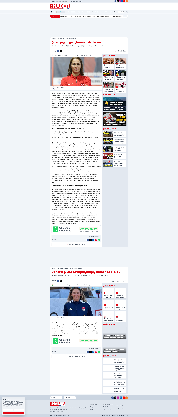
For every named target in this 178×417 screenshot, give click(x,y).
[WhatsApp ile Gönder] (99, 240)
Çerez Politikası (107, 409)
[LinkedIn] (122, 1)
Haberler (53, 38)
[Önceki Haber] (124, 16)
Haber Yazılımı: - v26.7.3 (115, 415)
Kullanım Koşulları (108, 404)
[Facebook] (115, 1)
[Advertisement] (89, 27)
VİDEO (122, 11)
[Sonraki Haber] (126, 16)
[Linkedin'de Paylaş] (93, 240)
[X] (118, 1)
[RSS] (127, 1)
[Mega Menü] (51, 12)
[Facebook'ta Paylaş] (58, 51)
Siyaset (94, 12)
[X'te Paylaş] (61, 51)
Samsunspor (80, 12)
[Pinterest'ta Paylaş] (96, 240)
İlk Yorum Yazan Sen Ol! (77, 244)
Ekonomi (99, 12)
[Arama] (127, 12)
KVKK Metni (119, 405)
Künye (53, 1)
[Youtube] (124, 1)
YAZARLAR (68, 397)
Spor (110, 12)
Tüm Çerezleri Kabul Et (13, 413)
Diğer (114, 12)
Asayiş (105, 12)
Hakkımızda (93, 404)
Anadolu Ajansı (60, 88)
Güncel (88, 12)
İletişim (65, 1)
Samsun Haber (71, 12)
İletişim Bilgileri (120, 408)
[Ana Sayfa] (54, 12)
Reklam (59, 1)
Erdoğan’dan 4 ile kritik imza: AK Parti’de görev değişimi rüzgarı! (79, 16)
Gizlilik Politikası (107, 407)
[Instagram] (120, 1)
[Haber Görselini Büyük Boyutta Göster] (76, 71)
